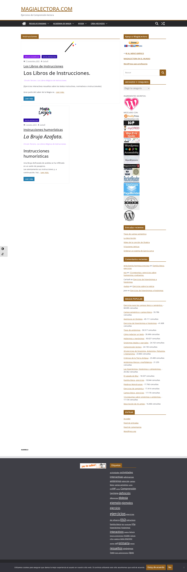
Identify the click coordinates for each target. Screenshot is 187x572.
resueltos (116, 548)
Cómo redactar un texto (134, 334)
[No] (184, 567)
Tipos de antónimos (132, 330)
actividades (115, 472)
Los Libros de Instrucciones (43, 66)
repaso (132, 543)
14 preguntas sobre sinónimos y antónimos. (142, 397)
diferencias (114, 498)
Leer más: (60, 92)
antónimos (115, 481)
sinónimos (128, 548)
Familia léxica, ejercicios (134, 380)
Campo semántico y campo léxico (138, 312)
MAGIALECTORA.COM (46, 8)
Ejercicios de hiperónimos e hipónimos (146, 290)
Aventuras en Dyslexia (133, 319)
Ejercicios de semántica (134, 388)
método (132, 536)
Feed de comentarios (132, 427)
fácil (123, 524)
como (118, 489)
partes (112, 543)
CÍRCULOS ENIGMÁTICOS (32, 57)
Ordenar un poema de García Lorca (139, 251)
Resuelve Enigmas (37, 23)
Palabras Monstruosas (133, 384)
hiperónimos (115, 527)
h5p (133, 524)
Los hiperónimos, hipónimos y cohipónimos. (142, 369)
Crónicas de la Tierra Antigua (136, 358)
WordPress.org (130, 431)
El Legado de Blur (131, 376)
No (169, 567)
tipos (131, 552)
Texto (112, 552)
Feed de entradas (131, 423)
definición (125, 493)
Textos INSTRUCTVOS (49, 57)
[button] (47, 23)
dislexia (123, 498)
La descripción (130, 238)
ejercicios (118, 513)
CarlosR (45, 61)
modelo (127, 536)
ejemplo (115, 503)
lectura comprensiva (116, 536)
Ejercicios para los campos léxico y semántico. (143, 305)
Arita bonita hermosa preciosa (136, 265)
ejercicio (115, 508)
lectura (132, 532)
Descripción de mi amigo (134, 404)
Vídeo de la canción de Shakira (137, 242)
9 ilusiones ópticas (131, 246)
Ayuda (81, 23)
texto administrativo (121, 553)
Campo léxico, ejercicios (134, 393)
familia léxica (115, 524)
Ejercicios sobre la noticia (143, 286)
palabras (117, 539)
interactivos (117, 531)
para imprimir (126, 539)
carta (130, 485)
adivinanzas (129, 477)
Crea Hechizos (98, 23)
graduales (128, 524)
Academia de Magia (62, 23)
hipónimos (125, 527)
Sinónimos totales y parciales (136, 343)
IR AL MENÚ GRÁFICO (135, 53)
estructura (130, 520)
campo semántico (121, 485)
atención (125, 481)
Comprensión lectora (132, 347)
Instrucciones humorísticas (43, 129)
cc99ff (113, 488)
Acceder (127, 419)
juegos (126, 532)
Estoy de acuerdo (156, 567)
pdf (116, 543)
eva (125, 272)
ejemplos (127, 503)
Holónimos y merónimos (134, 338)
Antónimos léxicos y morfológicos (138, 362)
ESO (123, 520)
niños (112, 539)
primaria (124, 543)
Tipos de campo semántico (135, 234)
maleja (126, 286)
